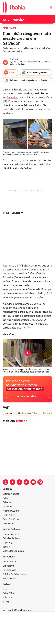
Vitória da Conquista (13, 551)
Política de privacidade (14, 574)
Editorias (7, 488)
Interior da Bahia (11, 529)
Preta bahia (8, 515)
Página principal (11, 534)
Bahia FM (7, 597)
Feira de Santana (11, 538)
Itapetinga (8, 542)
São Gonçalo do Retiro (27, 413)
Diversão (7, 506)
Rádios (6, 584)
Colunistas (8, 523)
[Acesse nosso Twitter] (19, 482)
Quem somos (9, 561)
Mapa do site (9, 578)
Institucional (9, 556)
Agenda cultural (11, 510)
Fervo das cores (11, 519)
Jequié (6, 546)
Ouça (11, 72)
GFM (5, 589)
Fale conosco (9, 570)
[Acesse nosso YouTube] (33, 482)
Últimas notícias (11, 493)
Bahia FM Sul (9, 593)
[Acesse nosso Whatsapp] (40, 482)
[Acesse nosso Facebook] (12, 482)
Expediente (8, 565)
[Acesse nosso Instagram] (5, 482)
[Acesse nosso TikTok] (26, 482)
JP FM (6, 601)
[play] (27, 353)
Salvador (12, 97)
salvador (8, 413)
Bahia (5, 498)
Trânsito (17, 20)
